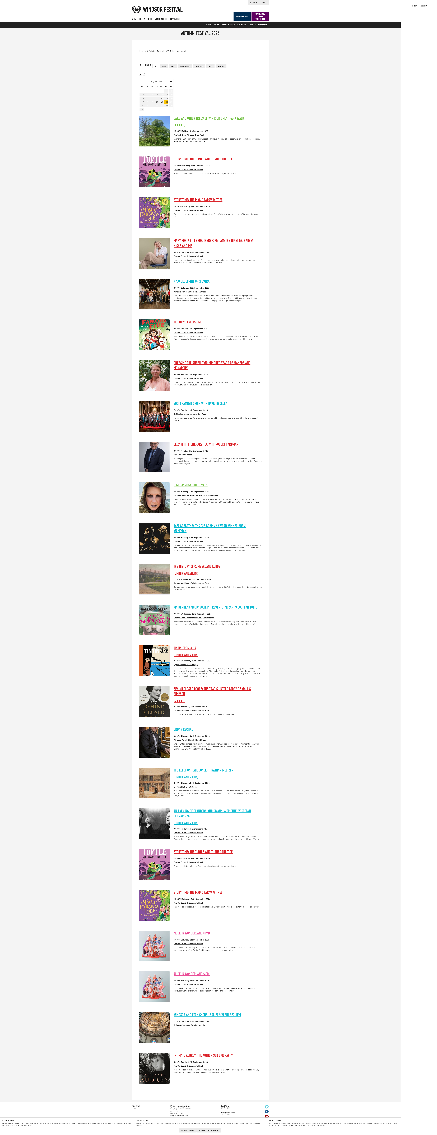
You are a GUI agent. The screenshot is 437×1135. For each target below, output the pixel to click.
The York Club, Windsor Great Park (189, 135)
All (156, 66)
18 (147, 102)
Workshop (262, 24)
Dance (252, 24)
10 (143, 98)
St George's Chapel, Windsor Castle (189, 1025)
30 (171, 106)
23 (171, 102)
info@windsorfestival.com (179, 1116)
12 (152, 98)
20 (157, 102)
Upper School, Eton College (186, 664)
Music (208, 24)
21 (162, 102)
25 (147, 106)
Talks (216, 24)
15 (167, 98)
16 (171, 98)
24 (143, 106)
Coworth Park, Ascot (183, 455)
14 (162, 98)
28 (162, 106)
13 (157, 98)
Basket (264, 3)
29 (167, 106)
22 (167, 102)
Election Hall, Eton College (185, 787)
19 (152, 102)
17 (143, 102)
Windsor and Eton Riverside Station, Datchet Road (196, 495)
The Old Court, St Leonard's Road (188, 169)
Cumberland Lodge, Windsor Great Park (191, 583)
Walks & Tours (228, 24)
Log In (255, 3)
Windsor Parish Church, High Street (190, 292)
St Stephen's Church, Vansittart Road (190, 414)
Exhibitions (242, 24)
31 (143, 109)
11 (147, 98)
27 (157, 106)
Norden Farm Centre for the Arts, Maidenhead (194, 617)
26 (152, 106)
